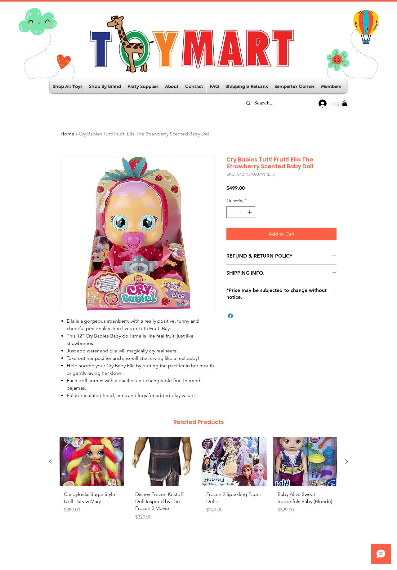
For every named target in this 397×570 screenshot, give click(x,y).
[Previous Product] (50, 461)
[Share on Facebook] (230, 316)
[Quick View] (91, 461)
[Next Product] (346, 461)
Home (67, 134)
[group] (198, 484)
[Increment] (250, 212)
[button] (143, 86)
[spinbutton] (240, 212)
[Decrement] (231, 212)
